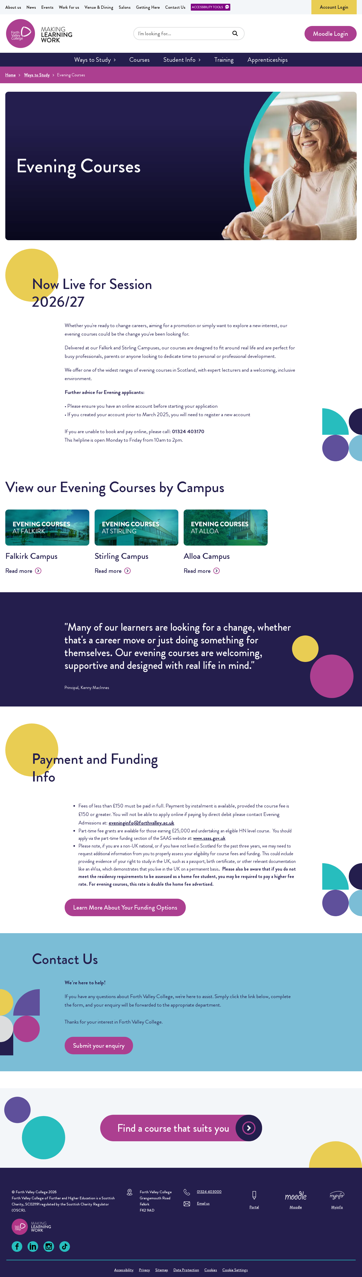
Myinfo (337, 1207)
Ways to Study (92, 59)
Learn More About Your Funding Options (125, 907)
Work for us (69, 7)
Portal (254, 1207)
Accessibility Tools (207, 7)
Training (224, 59)
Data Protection (186, 1269)
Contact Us (175, 7)
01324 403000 (209, 1191)
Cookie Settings (235, 1269)
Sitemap (161, 1269)
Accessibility (124, 1269)
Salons (125, 7)
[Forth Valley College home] (36, 1227)
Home (10, 75)
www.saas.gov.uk (209, 838)
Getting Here (148, 7)
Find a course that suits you (173, 1128)
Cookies (210, 1269)
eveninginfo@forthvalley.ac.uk (141, 823)
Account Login (334, 7)
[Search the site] (235, 33)
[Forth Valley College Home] (39, 33)
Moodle (296, 1207)
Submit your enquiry (99, 1045)
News (31, 7)
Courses (139, 59)
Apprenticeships (268, 59)
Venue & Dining (99, 7)
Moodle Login (330, 33)
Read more (18, 570)
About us (13, 7)
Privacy (144, 1269)
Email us (203, 1203)
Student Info (180, 59)
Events (47, 7)
